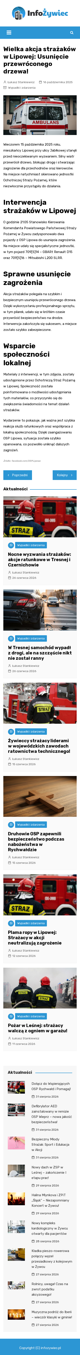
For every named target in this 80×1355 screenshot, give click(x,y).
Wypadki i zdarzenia (22, 87)
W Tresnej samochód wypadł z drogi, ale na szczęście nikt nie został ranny (40, 653)
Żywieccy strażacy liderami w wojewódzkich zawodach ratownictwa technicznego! (39, 746)
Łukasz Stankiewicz (21, 82)
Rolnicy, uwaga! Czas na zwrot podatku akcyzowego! (50, 1289)
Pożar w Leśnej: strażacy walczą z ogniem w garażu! (37, 1028)
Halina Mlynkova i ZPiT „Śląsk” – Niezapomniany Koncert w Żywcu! (50, 1200)
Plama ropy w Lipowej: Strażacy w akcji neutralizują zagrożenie (35, 938)
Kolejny (62, 475)
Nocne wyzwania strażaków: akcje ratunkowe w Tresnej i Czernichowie (39, 560)
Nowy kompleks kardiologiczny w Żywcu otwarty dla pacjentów (50, 1228)
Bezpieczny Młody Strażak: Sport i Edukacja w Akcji (50, 1144)
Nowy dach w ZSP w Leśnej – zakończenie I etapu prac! (49, 1172)
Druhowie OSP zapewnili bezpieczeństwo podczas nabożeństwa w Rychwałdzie (36, 841)
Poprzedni (20, 475)
